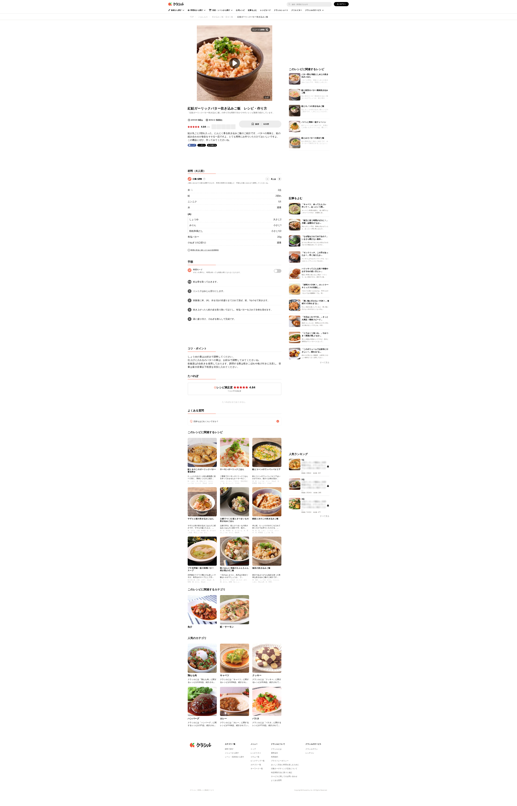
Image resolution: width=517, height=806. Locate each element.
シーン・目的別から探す (234, 757)
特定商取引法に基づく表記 (281, 772)
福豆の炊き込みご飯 (261, 568)
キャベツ (224, 675)
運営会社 (274, 753)
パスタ (255, 718)
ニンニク (192, 201)
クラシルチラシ (311, 749)
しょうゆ (193, 219)
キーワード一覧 (257, 768)
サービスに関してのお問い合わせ (284, 776)
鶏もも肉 (192, 675)
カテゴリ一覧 (256, 765)
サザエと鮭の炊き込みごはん (201, 518)
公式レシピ (240, 10)
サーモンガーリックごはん (232, 469)
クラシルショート (281, 10)
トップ (253, 749)
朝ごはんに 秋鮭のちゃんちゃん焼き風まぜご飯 (234, 569)
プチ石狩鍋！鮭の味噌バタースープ (201, 569)
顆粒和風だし (196, 231)
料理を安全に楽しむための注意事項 (205, 250)
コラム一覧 (255, 757)
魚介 (190, 626)
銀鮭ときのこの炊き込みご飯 (265, 518)
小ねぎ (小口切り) (197, 242)
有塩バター (193, 236)
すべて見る (324, 363)
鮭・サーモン (227, 626)
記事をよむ (252, 10)
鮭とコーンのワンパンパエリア (266, 469)
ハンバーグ (193, 718)
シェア (193, 145)
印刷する (213, 145)
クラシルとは (276, 749)
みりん (192, 225)
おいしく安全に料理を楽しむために (285, 765)
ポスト (203, 145)
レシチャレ (309, 753)
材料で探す (229, 749)
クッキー (257, 675)
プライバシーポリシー (280, 761)
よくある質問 (276, 780)
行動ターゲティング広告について (284, 768)
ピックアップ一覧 (258, 761)
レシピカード (265, 10)
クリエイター (296, 10)
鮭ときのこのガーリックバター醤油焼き (202, 470)
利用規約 (274, 757)
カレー (223, 718)
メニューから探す (232, 753)
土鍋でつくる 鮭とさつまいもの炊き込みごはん (234, 519)
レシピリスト (256, 753)
